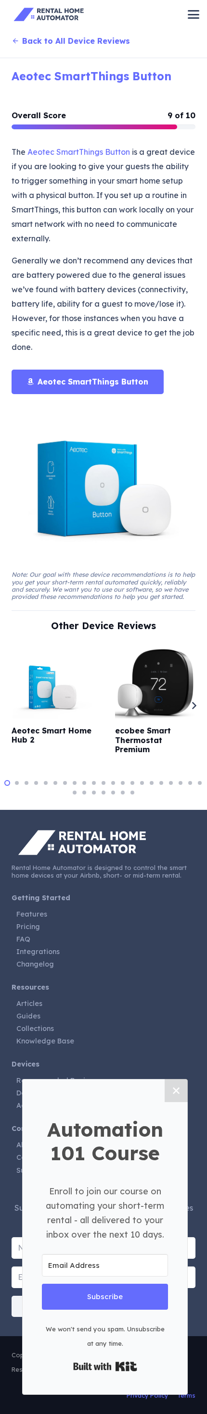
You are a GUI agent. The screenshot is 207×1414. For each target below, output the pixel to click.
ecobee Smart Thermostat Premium (143, 740)
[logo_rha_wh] (103, 842)
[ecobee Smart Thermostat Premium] (155, 683)
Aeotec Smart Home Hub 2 (51, 735)
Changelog (35, 964)
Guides (28, 1016)
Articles (29, 1003)
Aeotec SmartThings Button (91, 76)
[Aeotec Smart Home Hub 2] (52, 688)
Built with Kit (105, 1366)
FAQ (23, 939)
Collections (35, 1028)
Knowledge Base (45, 1041)
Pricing (28, 926)
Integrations (38, 951)
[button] (193, 14)
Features (31, 914)
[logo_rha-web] (50, 14)
